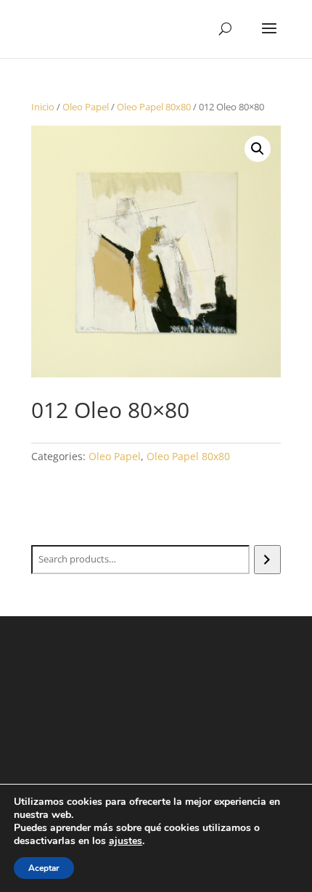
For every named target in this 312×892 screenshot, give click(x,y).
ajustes (125, 841)
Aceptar (43, 868)
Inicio (42, 106)
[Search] (267, 559)
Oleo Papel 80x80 (154, 106)
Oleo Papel (85, 106)
